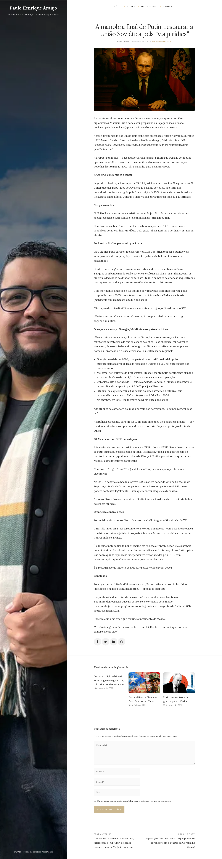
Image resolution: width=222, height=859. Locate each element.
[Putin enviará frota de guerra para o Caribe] (179, 682)
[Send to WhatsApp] (121, 641)
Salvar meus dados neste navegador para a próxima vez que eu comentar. (134, 801)
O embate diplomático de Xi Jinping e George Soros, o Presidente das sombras (109, 680)
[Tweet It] (105, 641)
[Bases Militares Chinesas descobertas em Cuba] (144, 682)
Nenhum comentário (161, 41)
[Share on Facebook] (97, 641)
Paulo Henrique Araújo (33, 8)
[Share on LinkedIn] (113, 641)
